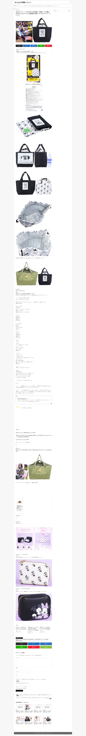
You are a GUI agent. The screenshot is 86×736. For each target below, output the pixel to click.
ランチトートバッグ (42, 639)
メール (17, 671)
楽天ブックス (34, 482)
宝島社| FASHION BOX (21, 398)
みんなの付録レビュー (23, 2)
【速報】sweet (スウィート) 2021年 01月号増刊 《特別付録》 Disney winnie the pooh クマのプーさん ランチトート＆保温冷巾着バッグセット (33, 629)
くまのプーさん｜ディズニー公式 (22, 439)
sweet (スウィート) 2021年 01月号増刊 (22, 51)
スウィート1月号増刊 (35, 639)
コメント (17, 657)
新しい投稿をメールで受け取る (21, 688)
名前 (17, 667)
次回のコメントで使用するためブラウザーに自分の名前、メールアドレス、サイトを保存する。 (32, 679)
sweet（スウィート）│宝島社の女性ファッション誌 (25, 432)
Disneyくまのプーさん (20, 639)
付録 (47, 639)
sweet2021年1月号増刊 (27, 639)
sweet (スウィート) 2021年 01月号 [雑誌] (20, 506)
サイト (17, 675)
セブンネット (27, 442)
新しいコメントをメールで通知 (21, 686)
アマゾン (26, 482)
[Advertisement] (34, 419)
